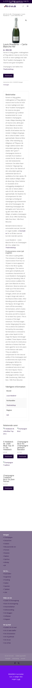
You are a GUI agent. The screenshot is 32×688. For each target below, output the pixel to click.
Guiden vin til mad (10, 627)
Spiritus (6, 559)
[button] (26, 20)
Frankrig (7, 580)
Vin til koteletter (9, 634)
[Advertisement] (16, 511)
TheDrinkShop (8, 69)
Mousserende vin (10, 547)
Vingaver (7, 619)
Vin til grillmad (9, 637)
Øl (5, 565)
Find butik (8, 76)
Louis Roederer (11, 396)
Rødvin (6, 556)
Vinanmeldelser (9, 607)
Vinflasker (7, 616)
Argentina (7, 577)
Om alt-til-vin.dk (9, 656)
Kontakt (23, 658)
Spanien (7, 586)
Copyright (7, 658)
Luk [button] (19, 679)
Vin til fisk (7, 643)
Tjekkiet (7, 589)
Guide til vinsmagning (11, 600)
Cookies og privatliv (20, 656)
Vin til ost (7, 640)
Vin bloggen (8, 613)
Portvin (6, 550)
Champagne (16, 14)
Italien (6, 583)
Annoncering (15, 658)
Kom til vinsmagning (11, 604)
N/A (7, 415)
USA (5, 592)
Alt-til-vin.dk (7, 14)
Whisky (6, 562)
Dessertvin (7, 540)
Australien (7, 574)
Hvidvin (6, 544)
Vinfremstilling (9, 610)
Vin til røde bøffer (10, 630)
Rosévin (6, 553)
